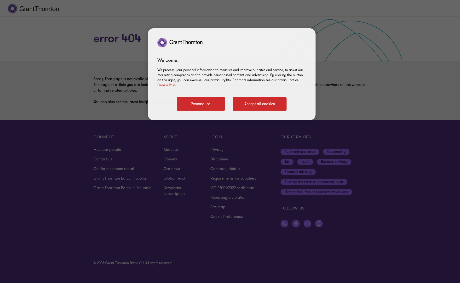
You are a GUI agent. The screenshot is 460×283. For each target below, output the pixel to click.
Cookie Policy (167, 85)
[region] (232, 74)
